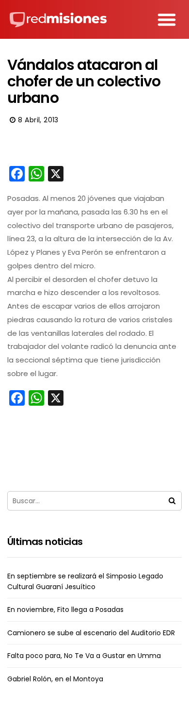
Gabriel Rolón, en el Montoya (55, 679)
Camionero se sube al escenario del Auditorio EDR (91, 633)
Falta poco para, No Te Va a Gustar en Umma (84, 655)
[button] (166, 19)
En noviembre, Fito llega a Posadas (65, 609)
